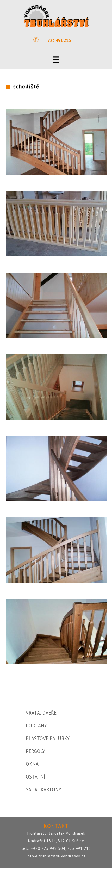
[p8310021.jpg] (56, 499)
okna (32, 764)
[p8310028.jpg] (56, 662)
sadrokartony (43, 789)
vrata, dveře (41, 713)
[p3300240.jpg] (56, 418)
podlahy (36, 725)
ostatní (35, 777)
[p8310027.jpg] (56, 581)
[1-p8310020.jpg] (56, 173)
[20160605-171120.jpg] (56, 254)
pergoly (35, 751)
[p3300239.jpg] (56, 336)
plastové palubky (48, 738)
